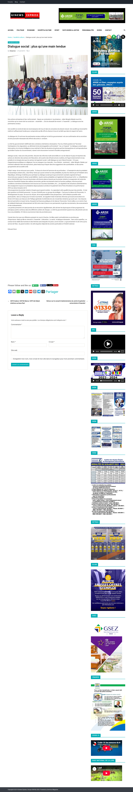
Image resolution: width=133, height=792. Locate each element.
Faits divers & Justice (70, 30)
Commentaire (16, 325)
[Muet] (119, 105)
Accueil (11, 30)
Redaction (13, 51)
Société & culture (44, 30)
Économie (31, 30)
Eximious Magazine (52, 789)
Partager (52, 291)
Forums (10, 2)
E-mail (52, 342)
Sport (57, 30)
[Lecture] (94, 105)
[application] (108, 92)
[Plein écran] (122, 105)
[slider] (106, 105)
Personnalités (88, 30)
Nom (13, 342)
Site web (14, 350)
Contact (22, 2)
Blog (16, 2)
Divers (99, 30)
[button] (108, 92)
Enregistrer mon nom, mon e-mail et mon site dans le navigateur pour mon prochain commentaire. (49, 359)
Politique (20, 30)
